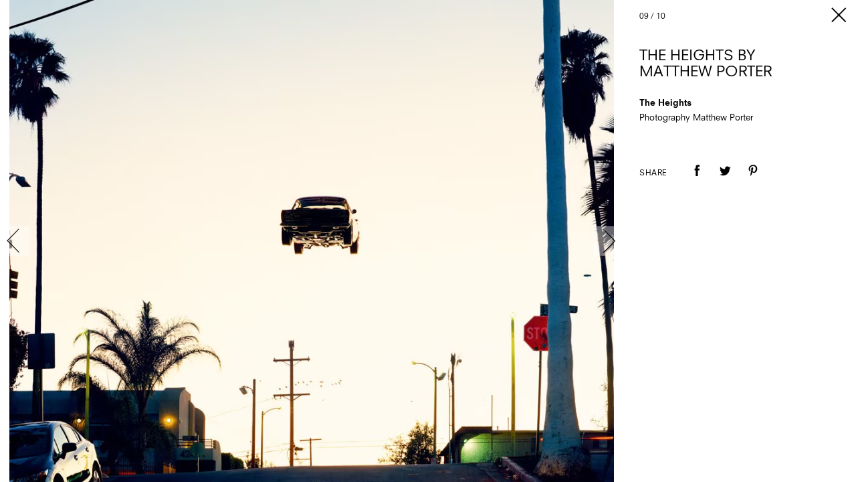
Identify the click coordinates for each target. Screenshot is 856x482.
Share (653, 173)
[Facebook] (696, 180)
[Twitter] (725, 180)
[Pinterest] (753, 180)
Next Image (608, 241)
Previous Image (14, 241)
